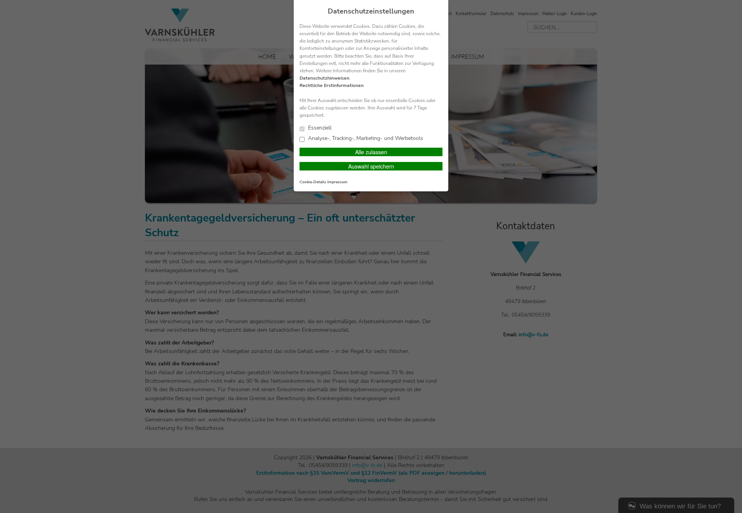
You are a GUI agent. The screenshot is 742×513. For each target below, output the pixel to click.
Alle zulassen (371, 152)
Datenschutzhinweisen (324, 78)
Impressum (337, 182)
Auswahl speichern (371, 166)
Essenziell (319, 128)
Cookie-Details (313, 182)
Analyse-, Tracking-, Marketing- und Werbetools (364, 138)
